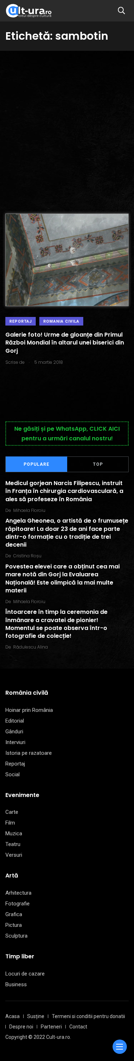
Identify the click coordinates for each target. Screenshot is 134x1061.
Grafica (13, 914)
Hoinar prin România (29, 710)
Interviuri (15, 742)
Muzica (13, 833)
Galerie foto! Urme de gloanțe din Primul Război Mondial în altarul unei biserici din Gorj (64, 343)
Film (10, 823)
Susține (35, 1016)
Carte (11, 812)
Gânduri (14, 731)
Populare (36, 464)
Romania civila (61, 321)
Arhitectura (18, 893)
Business (16, 984)
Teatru (12, 844)
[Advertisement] (67, 121)
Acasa (12, 1016)
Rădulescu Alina (30, 647)
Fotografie (17, 903)
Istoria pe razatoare (28, 753)
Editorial (14, 721)
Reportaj (20, 321)
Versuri (13, 855)
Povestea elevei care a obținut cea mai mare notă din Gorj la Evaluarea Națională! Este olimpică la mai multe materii (62, 578)
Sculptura (16, 936)
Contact (78, 1027)
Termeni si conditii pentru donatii (88, 1016)
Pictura (13, 925)
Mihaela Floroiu (29, 510)
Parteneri (51, 1027)
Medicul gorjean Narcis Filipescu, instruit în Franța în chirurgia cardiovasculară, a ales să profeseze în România (64, 491)
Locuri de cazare (25, 973)
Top (98, 464)
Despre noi (21, 1027)
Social (12, 774)
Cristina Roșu (27, 556)
